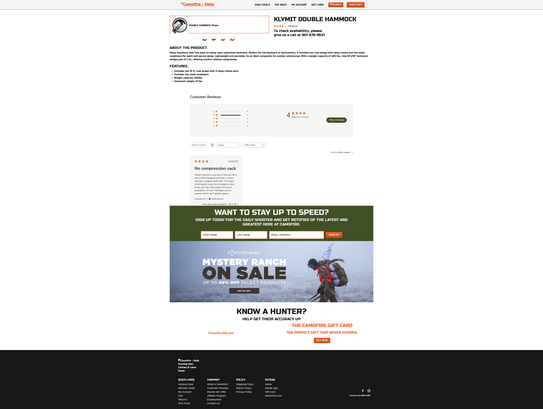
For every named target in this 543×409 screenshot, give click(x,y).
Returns (182, 399)
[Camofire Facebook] (363, 390)
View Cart (355, 4)
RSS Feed (184, 403)
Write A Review (336, 120)
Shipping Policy (245, 384)
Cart (180, 395)
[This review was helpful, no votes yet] (230, 204)
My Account (299, 4)
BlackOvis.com (273, 395)
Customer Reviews (218, 388)
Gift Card (317, 4)
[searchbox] (200, 145)
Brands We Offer (216, 391)
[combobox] (228, 145)
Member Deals (186, 388)
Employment (214, 399)
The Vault (281, 4)
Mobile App (271, 388)
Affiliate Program (216, 395)
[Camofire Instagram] (369, 390)
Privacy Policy (244, 391)
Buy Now (322, 340)
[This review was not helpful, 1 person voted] (235, 204)
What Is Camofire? (217, 384)
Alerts (268, 384)
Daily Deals (262, 4)
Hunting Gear (185, 384)
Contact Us (213, 403)
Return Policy (243, 388)
